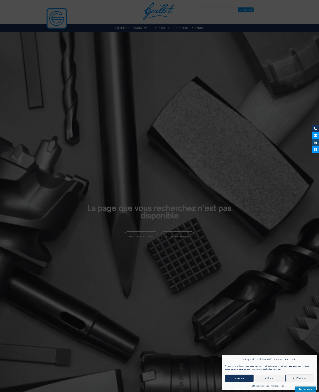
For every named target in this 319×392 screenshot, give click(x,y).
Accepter (239, 378)
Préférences (300, 378)
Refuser (269, 378)
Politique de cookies (260, 385)
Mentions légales (279, 385)
